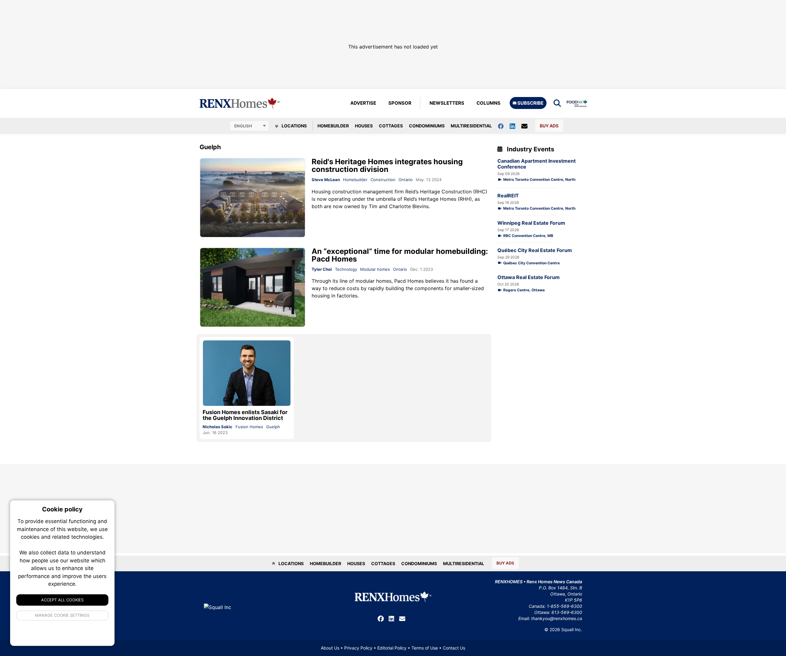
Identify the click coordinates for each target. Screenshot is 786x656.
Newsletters (447, 103)
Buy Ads (549, 125)
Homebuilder (333, 125)
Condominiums (427, 125)
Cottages (391, 125)
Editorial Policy (392, 647)
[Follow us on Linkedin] (515, 126)
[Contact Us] (527, 126)
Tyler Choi (322, 269)
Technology (346, 269)
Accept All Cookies (62, 599)
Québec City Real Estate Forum (534, 250)
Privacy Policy (358, 647)
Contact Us (454, 647)
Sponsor (399, 103)
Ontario (406, 179)
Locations (294, 125)
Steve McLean (326, 179)
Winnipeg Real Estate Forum (531, 223)
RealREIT (508, 196)
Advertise (363, 103)
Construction (383, 179)
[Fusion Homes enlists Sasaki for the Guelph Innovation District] (247, 373)
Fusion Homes (249, 426)
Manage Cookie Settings (62, 615)
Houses (364, 125)
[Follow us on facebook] (504, 126)
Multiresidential (471, 125)
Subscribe (529, 103)
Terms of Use (424, 647)
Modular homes (375, 269)
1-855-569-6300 (564, 606)
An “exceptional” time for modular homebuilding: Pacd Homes (400, 255)
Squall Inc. (571, 629)
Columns (488, 103)
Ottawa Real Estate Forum (528, 277)
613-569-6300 (566, 612)
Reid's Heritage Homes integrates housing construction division (387, 165)
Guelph (273, 426)
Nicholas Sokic (217, 426)
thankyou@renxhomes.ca (556, 618)
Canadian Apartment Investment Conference (536, 164)
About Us (330, 647)
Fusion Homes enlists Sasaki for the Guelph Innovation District (245, 415)
